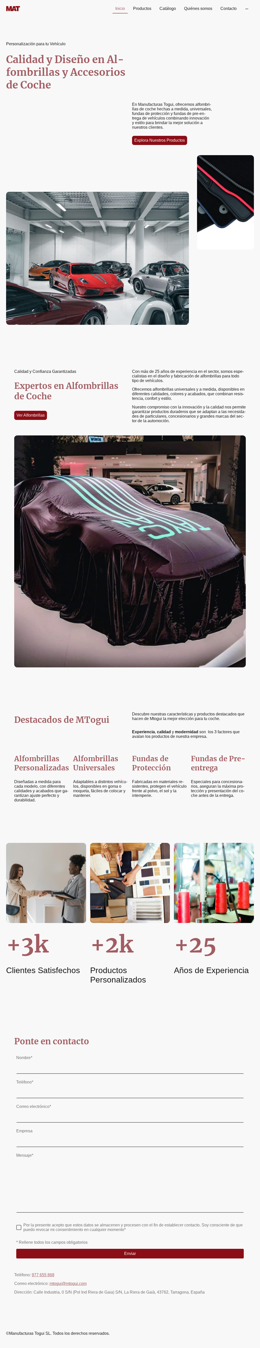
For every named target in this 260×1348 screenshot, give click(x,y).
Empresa (24, 1131)
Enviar (130, 1253)
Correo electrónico (33, 1106)
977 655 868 (43, 1275)
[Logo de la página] (25, 8)
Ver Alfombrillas (31, 415)
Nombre (24, 1058)
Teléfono (24, 1082)
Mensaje (24, 1155)
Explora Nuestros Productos (159, 140)
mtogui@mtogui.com (68, 1283)
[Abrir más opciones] (247, 8)
